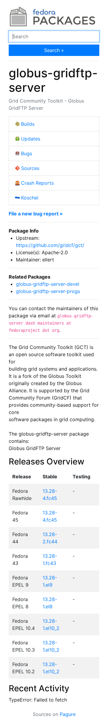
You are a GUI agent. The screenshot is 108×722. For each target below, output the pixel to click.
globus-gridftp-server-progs (48, 291)
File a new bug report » (36, 214)
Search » (54, 50)
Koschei (29, 198)
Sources (30, 168)
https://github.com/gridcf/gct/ (50, 245)
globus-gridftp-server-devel (47, 284)
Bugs (26, 153)
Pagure (68, 714)
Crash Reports (37, 183)
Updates (30, 139)
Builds (27, 124)
